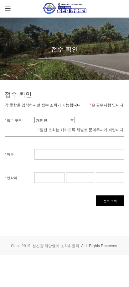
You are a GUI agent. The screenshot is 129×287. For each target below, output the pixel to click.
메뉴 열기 (12, 9)
